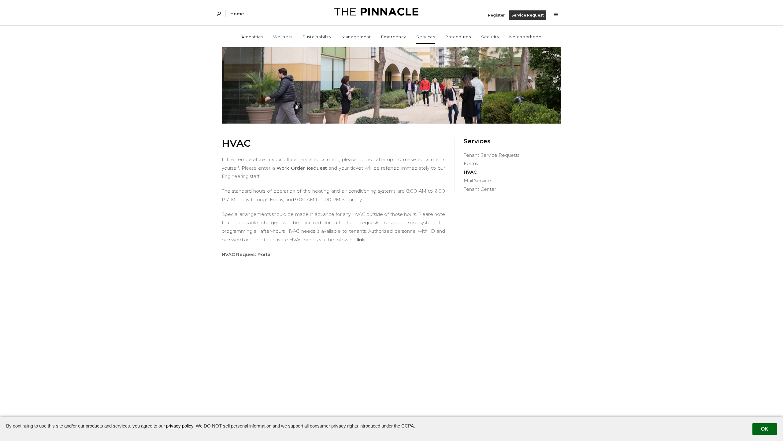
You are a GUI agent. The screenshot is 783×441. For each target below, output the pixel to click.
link (361, 240)
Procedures (458, 36)
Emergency (393, 36)
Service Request (527, 15)
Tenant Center (480, 189)
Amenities (252, 36)
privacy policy (179, 425)
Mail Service (477, 180)
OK (764, 429)
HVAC (470, 172)
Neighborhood (525, 36)
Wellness (282, 36)
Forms (471, 163)
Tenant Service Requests (491, 155)
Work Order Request (301, 168)
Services (425, 36)
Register (496, 15)
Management (356, 36)
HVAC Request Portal (247, 254)
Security (490, 36)
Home (237, 14)
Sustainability (317, 36)
